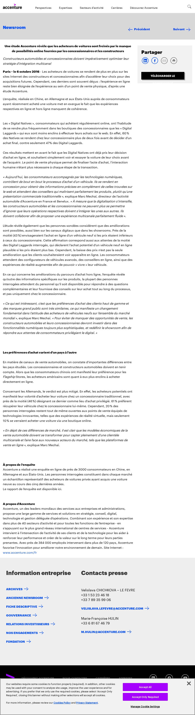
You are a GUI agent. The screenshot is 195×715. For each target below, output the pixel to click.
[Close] (189, 683)
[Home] (12, 6)
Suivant (179, 29)
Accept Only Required (145, 696)
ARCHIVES (14, 589)
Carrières (116, 8)
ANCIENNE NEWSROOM (24, 597)
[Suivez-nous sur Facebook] (169, 678)
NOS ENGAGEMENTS (22, 632)
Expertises (65, 8)
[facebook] (154, 63)
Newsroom (14, 27)
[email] (164, 63)
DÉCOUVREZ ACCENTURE (38, 678)
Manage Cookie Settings (145, 706)
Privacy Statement (87, 702)
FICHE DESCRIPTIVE (21, 606)
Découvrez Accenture (143, 8)
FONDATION (15, 641)
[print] (173, 63)
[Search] (189, 6)
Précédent (142, 29)
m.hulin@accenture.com (103, 631)
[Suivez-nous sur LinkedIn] (153, 678)
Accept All (145, 687)
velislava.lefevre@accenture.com (112, 608)
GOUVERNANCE (18, 615)
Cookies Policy (62, 702)
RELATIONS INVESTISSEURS (27, 624)
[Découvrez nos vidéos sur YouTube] (185, 678)
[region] (97, 696)
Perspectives (43, 8)
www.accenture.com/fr (20, 552)
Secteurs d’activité (91, 8)
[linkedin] (145, 63)
